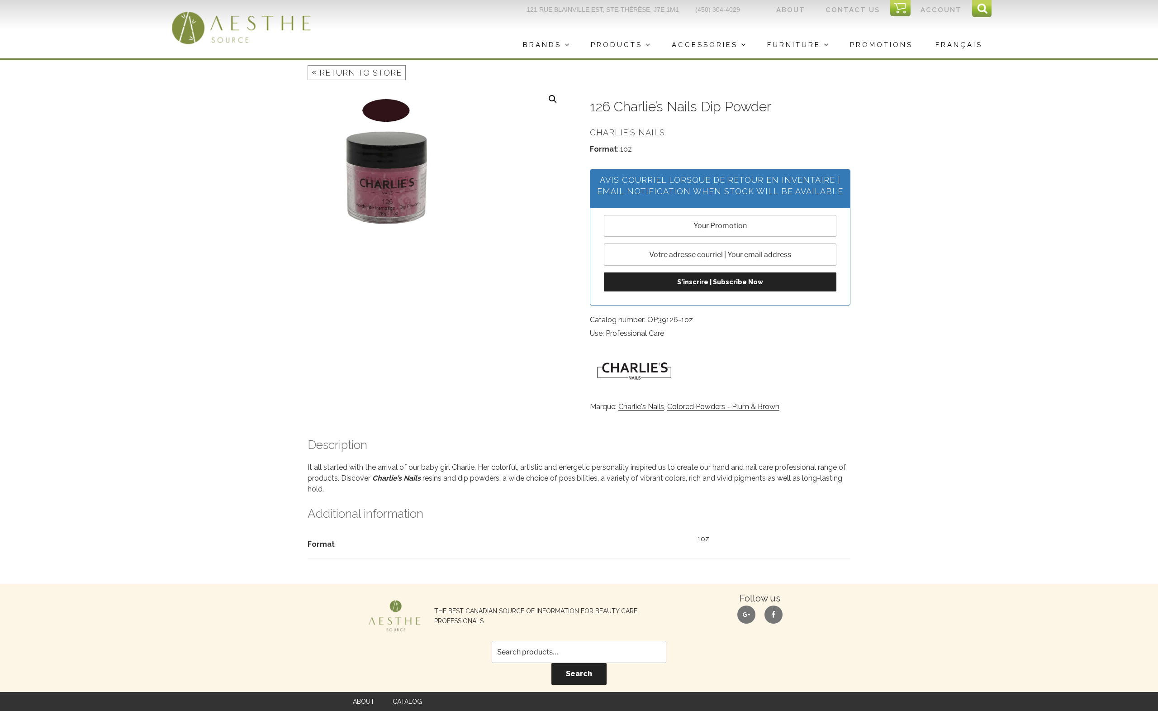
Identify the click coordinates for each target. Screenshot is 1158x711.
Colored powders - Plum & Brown (723, 406)
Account (941, 10)
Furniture (794, 45)
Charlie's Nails (641, 406)
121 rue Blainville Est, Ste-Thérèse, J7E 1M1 (603, 9)
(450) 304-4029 (717, 9)
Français (958, 45)
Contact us (853, 10)
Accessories (705, 45)
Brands (542, 45)
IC (903, 8)
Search (579, 673)
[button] (553, 99)
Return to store (357, 72)
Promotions (881, 45)
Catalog (407, 701)
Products (616, 45)
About (790, 10)
